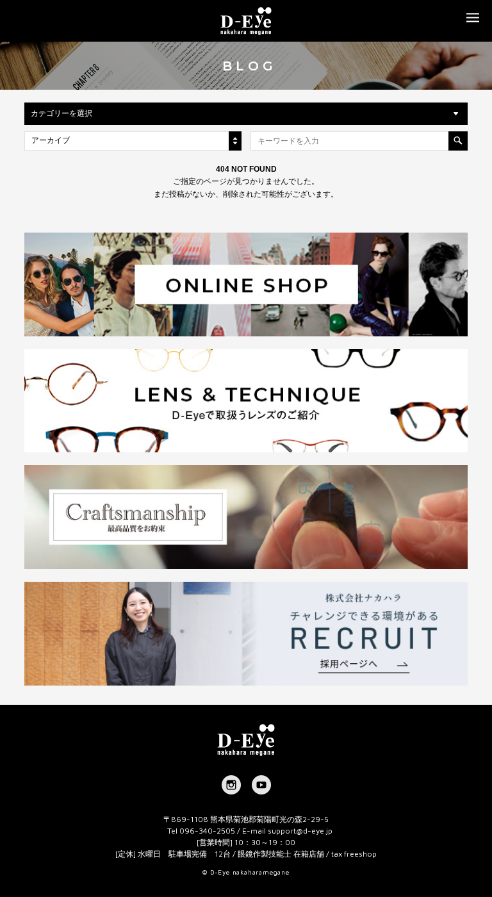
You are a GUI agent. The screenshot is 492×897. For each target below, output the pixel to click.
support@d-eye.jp (300, 830)
